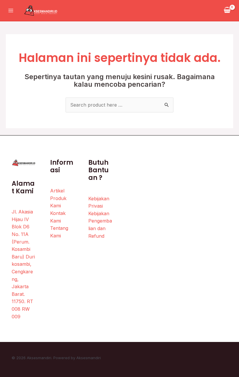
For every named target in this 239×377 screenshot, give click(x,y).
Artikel (57, 191)
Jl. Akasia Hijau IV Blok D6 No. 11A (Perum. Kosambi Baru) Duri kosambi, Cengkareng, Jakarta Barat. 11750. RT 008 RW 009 (23, 264)
